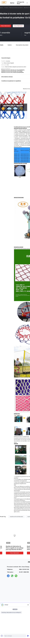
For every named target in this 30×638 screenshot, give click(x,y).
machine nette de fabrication (16, 516)
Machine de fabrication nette (16, 7)
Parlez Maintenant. (5, 26)
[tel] (20, 576)
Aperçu (1, 7)
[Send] (28, 635)
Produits (6, 7)
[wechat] (16, 576)
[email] (8, 576)
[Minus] (28, 605)
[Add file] (2, 635)
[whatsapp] (12, 576)
